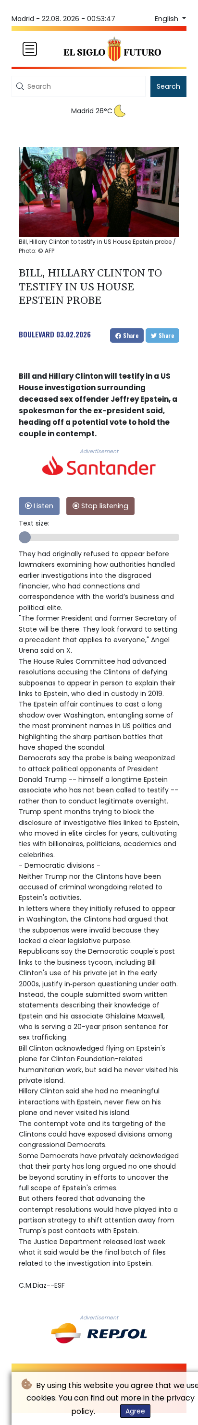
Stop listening (103, 506)
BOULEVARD (36, 334)
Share (130, 335)
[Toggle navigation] (29, 49)
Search (168, 86)
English (167, 19)
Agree (135, 1411)
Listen (42, 506)
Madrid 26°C (91, 111)
